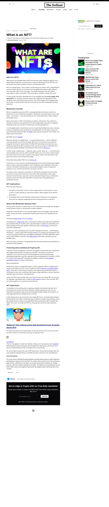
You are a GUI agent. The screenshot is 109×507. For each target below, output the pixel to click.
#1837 (31, 132)
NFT (17, 372)
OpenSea (20, 137)
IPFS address (34, 236)
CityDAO (55, 344)
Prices (76, 9)
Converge (42, 9)
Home (8, 30)
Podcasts (58, 9)
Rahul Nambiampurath (13, 40)
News (33, 9)
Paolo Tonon (17, 218)
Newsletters (50, 9)
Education (15, 30)
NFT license (36, 279)
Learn (70, 9)
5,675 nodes (45, 226)
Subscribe (44, 396)
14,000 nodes (21, 222)
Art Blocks (30, 218)
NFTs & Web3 (23, 30)
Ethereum (10, 372)
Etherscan (47, 148)
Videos (65, 9)
